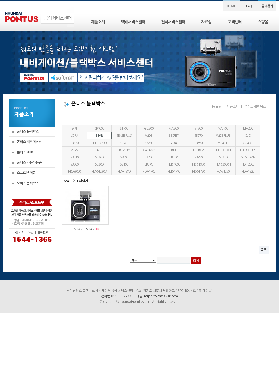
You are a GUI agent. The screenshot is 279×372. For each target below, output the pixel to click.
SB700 (149, 157)
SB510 (74, 157)
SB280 (149, 143)
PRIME (173, 150)
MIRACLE (223, 143)
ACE (99, 150)
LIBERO (148, 164)
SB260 (99, 157)
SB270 (198, 135)
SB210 (223, 157)
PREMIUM (124, 150)
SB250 (198, 157)
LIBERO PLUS (248, 150)
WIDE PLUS (223, 135)
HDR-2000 (248, 164)
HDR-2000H (223, 164)
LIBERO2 (198, 150)
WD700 (223, 128)
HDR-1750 (223, 171)
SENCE (124, 143)
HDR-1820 (248, 171)
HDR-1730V (99, 171)
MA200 (248, 128)
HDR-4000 (173, 164)
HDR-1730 (198, 171)
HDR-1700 (148, 171)
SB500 (173, 157)
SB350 (198, 143)
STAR (99, 135)
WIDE (148, 135)
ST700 (124, 128)
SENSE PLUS (124, 135)
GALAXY (148, 150)
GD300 (148, 128)
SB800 (124, 157)
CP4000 (99, 128)
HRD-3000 (74, 171)
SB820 (74, 143)
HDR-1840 (124, 171)
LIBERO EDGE (223, 150)
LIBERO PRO (99, 143)
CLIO (248, 135)
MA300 (173, 128)
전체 (74, 128)
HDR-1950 (198, 164)
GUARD (248, 143)
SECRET (173, 135)
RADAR (173, 143)
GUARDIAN (248, 157)
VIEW (74, 150)
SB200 (99, 164)
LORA (74, 135)
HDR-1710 (173, 171)
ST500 (198, 128)
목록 (264, 250)
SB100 (124, 164)
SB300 (74, 164)
